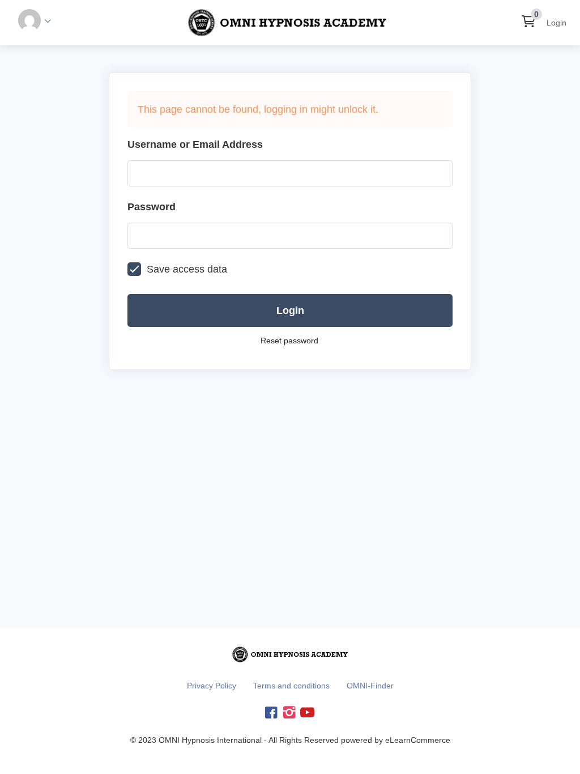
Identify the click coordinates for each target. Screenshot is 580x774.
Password (151, 206)
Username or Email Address (195, 144)
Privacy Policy (211, 685)
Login (556, 22)
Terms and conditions (291, 685)
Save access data (187, 269)
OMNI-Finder (370, 685)
